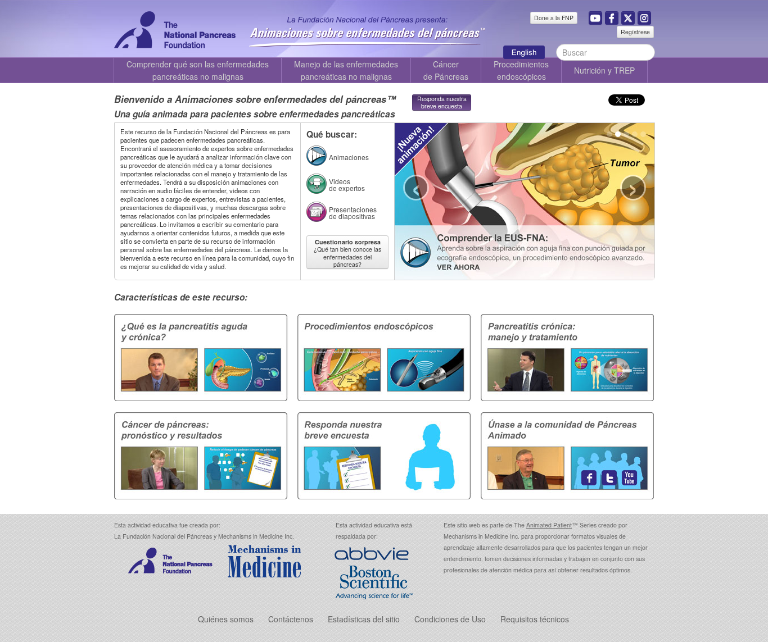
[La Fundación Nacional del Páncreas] (175, 28)
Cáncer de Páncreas (445, 70)
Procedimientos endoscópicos (521, 70)
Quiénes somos (226, 619)
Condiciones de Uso (450, 619)
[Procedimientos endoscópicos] (384, 356)
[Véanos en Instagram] (644, 18)
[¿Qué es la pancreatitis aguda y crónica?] (203, 356)
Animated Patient (549, 525)
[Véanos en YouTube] (595, 18)
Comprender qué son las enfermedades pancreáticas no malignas (198, 70)
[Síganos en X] (628, 18)
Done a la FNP (553, 17)
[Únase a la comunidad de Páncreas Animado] (565, 454)
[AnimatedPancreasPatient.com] (529, 50)
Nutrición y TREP (604, 70)
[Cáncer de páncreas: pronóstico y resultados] (203, 454)
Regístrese (635, 32)
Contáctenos (290, 619)
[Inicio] (367, 28)
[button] (644, 17)
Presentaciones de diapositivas (353, 212)
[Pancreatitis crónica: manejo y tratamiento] (565, 356)
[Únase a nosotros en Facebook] (611, 18)
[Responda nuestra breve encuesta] (384, 454)
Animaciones (349, 157)
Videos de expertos (347, 184)
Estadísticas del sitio (364, 619)
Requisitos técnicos (534, 619)
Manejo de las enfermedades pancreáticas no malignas (346, 70)
